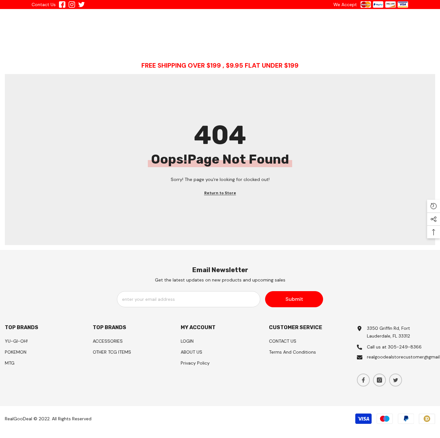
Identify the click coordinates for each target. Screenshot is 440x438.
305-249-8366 (405, 347)
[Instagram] (379, 380)
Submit (294, 299)
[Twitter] (395, 380)
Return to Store (220, 192)
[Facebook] (363, 380)
